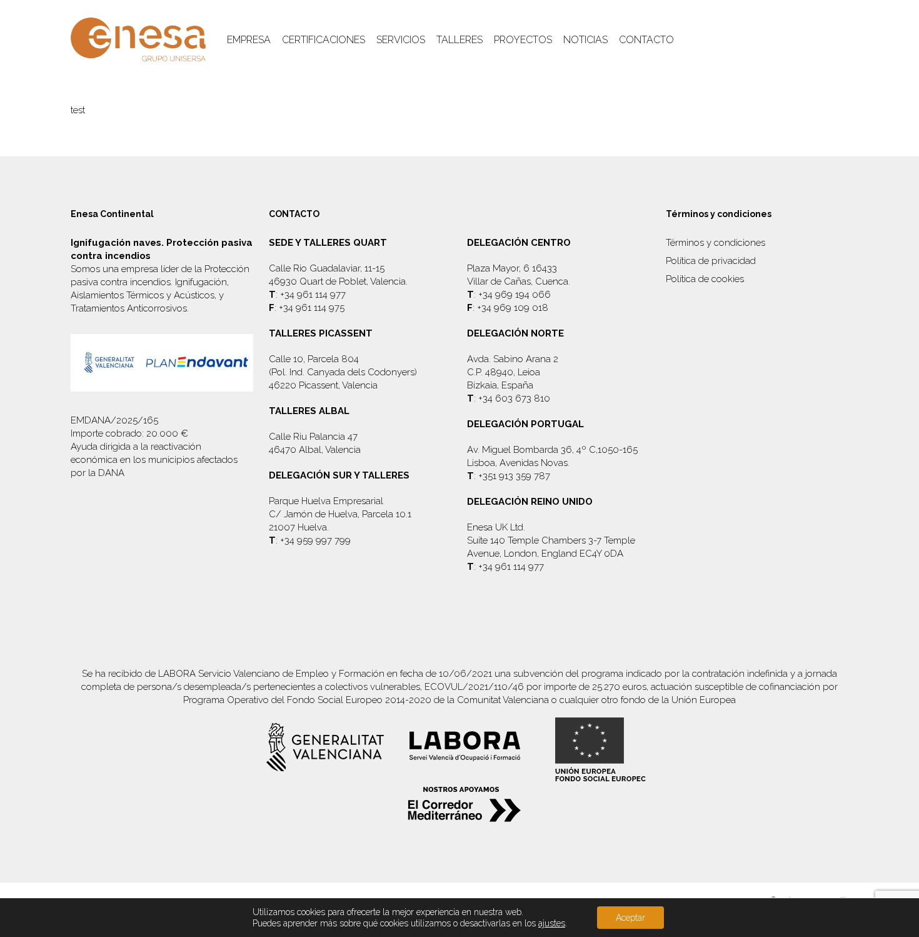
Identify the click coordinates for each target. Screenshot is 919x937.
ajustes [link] (551, 923)
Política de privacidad (711, 260)
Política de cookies (705, 279)
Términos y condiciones (715, 242)
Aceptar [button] (630, 918)
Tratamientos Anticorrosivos (129, 308)
